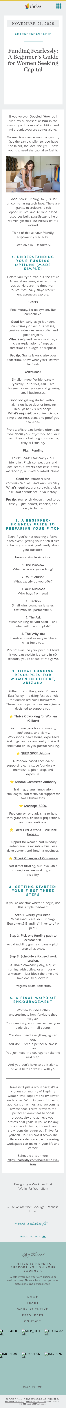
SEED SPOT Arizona (35, 753)
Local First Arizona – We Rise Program (35, 832)
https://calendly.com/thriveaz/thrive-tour (33, 1162)
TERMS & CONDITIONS (36, 1401)
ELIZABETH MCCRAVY (14, 1401)
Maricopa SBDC (35, 806)
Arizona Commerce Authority (35, 782)
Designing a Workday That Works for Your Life (33, 1186)
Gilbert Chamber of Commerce (36, 858)
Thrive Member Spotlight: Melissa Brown (34, 1209)
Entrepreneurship (33, 33)
